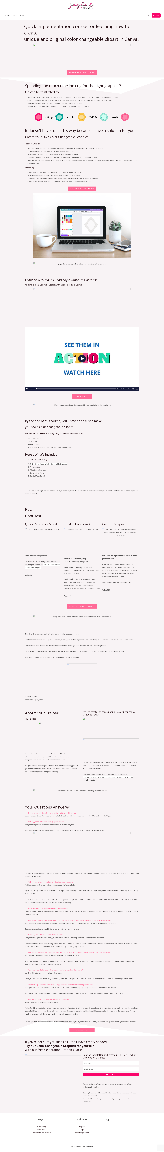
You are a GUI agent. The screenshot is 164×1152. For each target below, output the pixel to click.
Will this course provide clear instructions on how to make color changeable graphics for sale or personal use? (69, 952)
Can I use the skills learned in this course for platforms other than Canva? (55, 970)
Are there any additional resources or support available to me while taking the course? (60, 984)
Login (82, 1130)
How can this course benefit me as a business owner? (48, 908)
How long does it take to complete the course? (45, 935)
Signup (82, 1127)
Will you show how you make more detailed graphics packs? (50, 882)
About (22, 15)
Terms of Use (41, 1130)
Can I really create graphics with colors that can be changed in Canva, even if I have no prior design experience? (69, 920)
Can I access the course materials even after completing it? (50, 999)
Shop (15, 15)
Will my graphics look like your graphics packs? (46, 822)
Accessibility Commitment (41, 1133)
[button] (149, 15)
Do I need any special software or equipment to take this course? (52, 813)
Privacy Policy (41, 1127)
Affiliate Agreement (82, 1133)
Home (7, 15)
